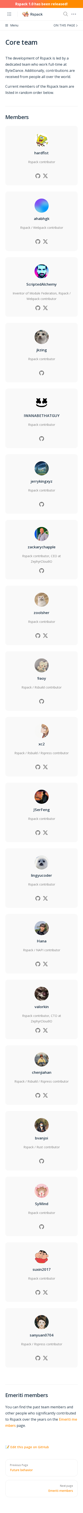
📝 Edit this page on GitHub (27, 1447)
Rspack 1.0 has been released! (41, 4)
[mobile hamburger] (74, 14)
